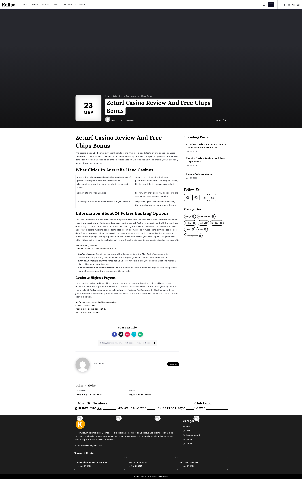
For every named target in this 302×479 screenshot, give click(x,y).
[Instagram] (298, 4)
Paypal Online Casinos (140, 394)
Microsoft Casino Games (88, 312)
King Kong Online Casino (89, 394)
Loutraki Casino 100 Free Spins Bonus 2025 (96, 248)
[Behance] (293, 4)
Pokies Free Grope (170, 408)
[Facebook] (284, 4)
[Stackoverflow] (204, 197)
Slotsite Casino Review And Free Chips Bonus (205, 160)
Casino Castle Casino (86, 305)
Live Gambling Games (86, 245)
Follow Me (173, 364)
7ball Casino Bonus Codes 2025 (91, 309)
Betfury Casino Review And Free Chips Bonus (97, 302)
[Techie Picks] (8, 4)
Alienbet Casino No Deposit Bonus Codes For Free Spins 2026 (206, 146)
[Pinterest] (289, 4)
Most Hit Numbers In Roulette (92, 405)
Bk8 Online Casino (132, 408)
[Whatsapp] (196, 197)
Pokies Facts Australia (199, 174)
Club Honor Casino (203, 405)
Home (108, 96)
